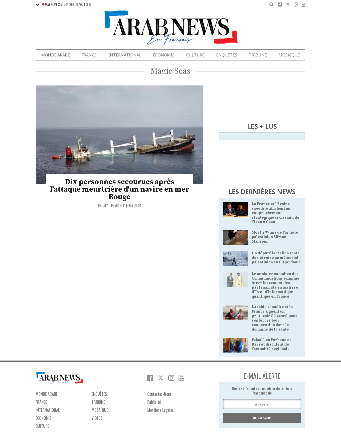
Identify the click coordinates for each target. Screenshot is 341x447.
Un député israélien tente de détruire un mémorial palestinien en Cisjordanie (276, 258)
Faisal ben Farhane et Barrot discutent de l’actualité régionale (271, 344)
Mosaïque (289, 55)
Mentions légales (160, 410)
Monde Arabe (55, 55)
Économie (163, 55)
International (124, 55)
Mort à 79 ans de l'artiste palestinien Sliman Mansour (275, 237)
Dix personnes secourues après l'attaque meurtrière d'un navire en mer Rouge (119, 189)
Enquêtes (226, 55)
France (89, 55)
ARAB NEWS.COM (54, 4)
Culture (195, 55)
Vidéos (97, 418)
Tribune (258, 55)
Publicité (154, 402)
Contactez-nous (159, 394)
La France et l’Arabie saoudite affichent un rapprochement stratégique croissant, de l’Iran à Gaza (275, 213)
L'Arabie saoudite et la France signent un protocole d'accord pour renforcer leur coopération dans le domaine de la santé (275, 318)
